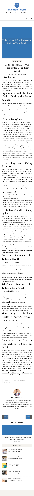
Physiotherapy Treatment (19, 380)
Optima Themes (22, 493)
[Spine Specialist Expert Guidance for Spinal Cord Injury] (5, 417)
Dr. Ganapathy (22, 74)
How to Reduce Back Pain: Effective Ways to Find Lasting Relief (14, 465)
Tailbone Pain (17, 61)
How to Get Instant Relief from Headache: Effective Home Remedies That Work (15, 458)
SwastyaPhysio (21, 364)
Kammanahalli (6, 375)
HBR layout (15, 373)
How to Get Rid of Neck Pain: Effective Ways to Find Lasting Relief (14, 472)
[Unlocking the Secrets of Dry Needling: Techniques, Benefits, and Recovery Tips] (28, 417)
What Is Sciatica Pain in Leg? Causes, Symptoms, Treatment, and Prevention (15, 479)
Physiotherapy (7, 380)
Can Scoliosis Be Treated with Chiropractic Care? (15, 450)
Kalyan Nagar (27, 373)
